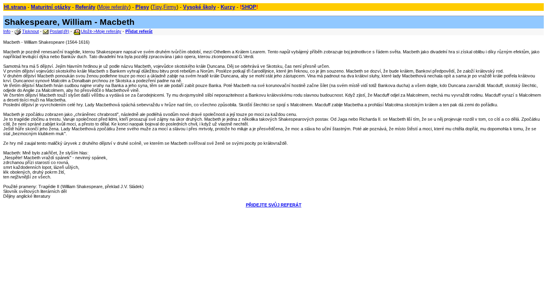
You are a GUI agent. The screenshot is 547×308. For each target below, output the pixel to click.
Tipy (157, 7)
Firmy (170, 7)
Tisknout (30, 31)
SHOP (248, 7)
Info (6, 31)
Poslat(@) (59, 31)
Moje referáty (114, 7)
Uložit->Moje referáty (101, 31)
